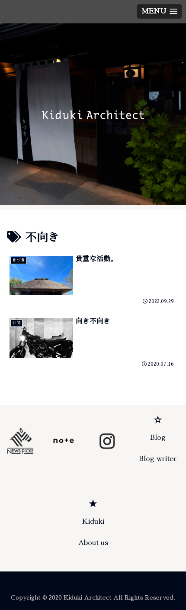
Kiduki (93, 521)
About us (93, 542)
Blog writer (158, 458)
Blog (158, 437)
